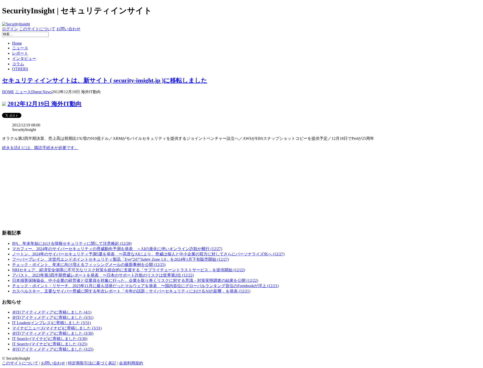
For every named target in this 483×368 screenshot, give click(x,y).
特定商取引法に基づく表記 (92, 363)
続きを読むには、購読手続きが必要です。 (40, 148)
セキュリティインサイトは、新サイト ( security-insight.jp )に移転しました (104, 80)
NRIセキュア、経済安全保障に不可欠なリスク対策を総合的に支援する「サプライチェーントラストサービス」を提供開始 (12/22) (128, 270)
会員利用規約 (131, 363)
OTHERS (20, 69)
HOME (8, 92)
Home (17, 43)
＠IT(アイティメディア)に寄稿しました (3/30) (52, 333)
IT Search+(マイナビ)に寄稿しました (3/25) (49, 344)
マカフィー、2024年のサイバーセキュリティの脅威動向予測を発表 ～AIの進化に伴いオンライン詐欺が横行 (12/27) (117, 249)
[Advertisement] (153, 190)
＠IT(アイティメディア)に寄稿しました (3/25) (52, 349)
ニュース (20, 48)
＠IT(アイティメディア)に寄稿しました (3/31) (52, 317)
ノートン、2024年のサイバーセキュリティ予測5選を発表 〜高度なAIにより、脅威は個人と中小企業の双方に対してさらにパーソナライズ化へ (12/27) (148, 254)
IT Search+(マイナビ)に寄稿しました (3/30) (49, 339)
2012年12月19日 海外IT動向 (45, 104)
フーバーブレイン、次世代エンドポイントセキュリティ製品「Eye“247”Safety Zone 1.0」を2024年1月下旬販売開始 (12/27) (120, 259)
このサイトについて (37, 29)
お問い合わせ (68, 29)
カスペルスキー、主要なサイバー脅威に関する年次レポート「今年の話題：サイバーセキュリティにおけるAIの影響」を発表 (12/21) (131, 291)
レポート (20, 53)
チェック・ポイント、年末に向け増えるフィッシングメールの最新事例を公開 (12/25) (89, 264)
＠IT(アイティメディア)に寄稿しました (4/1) (51, 312)
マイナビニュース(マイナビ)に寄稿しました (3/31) (57, 328)
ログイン (10, 29)
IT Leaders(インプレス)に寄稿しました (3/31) (51, 323)
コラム (18, 64)
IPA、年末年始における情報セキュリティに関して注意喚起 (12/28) (72, 243)
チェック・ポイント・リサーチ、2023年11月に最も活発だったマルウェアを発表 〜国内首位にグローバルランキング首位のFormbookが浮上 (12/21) (145, 286)
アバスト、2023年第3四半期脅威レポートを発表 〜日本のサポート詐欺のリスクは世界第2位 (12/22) (103, 275)
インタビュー (24, 58)
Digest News (41, 92)
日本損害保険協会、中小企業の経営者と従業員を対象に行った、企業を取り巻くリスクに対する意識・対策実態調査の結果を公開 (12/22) (135, 280)
